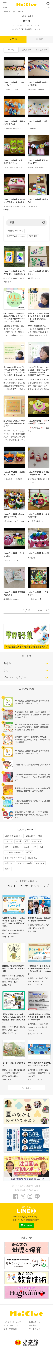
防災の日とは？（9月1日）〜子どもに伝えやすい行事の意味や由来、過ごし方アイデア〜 (32, 814)
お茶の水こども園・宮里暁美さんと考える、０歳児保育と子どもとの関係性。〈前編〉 (38, 317)
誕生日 (7, 869)
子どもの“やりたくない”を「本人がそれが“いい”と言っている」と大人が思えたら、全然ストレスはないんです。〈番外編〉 (14, 371)
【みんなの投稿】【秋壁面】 (37, 122)
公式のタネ (26, 50)
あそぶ (7, 663)
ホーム (6, 12)
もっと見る (26, 1088)
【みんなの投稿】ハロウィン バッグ (14, 83)
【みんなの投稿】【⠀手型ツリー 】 (38, 593)
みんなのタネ (41, 50)
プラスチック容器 (25, 863)
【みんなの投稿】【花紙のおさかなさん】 (14, 122)
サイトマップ (34, 1329)
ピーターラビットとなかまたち (13, 1064)
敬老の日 (16, 847)
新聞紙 (29, 852)
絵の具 (18, 841)
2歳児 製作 (33, 236)
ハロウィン (36, 841)
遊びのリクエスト (11, 1325)
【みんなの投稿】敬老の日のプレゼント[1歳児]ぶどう (14, 272)
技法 (40, 836)
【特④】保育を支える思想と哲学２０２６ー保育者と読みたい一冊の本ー (39, 1017)
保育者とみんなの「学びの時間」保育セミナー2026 (39, 919)
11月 (7, 847)
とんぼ (26, 847)
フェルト (8, 841)
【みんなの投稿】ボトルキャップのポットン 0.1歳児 (14, 200)
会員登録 (33, 1325)
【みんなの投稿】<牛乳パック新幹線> (38, 83)
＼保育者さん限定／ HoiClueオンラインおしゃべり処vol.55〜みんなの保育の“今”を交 (13, 922)
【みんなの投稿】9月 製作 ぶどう (38, 272)
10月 (34, 847)
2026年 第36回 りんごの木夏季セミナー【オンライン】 (39, 1064)
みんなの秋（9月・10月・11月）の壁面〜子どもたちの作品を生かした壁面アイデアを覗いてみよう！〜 (32, 714)
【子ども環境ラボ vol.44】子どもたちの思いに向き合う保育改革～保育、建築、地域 (13, 1017)
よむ (6, 670)
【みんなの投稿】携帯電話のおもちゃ (14, 593)
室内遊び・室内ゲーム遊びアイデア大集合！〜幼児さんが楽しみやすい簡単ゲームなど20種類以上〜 (32, 739)
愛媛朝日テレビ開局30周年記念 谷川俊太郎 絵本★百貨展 (13, 968)
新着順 (39, 39)
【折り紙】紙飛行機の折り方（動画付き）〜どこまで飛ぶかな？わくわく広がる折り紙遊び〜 (32, 777)
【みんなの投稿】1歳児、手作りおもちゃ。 (14, 161)
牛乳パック (9, 863)
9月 (41, 847)
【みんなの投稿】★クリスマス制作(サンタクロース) (38, 473)
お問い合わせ (34, 1322)
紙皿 (26, 841)
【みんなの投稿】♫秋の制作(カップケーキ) (14, 515)
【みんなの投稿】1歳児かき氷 (38, 200)
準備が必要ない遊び (15, 231)
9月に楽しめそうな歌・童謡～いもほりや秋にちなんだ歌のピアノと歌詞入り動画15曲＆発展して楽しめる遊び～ (32, 727)
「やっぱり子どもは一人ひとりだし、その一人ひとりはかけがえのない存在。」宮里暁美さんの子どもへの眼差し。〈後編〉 (38, 371)
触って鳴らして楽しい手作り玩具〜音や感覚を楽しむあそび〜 (14, 423)
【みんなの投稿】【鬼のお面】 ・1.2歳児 (14, 473)
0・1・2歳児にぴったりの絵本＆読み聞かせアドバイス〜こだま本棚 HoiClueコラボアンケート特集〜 (14, 317)
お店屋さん (32, 858)
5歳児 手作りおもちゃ (16, 236)
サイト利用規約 (10, 1329)
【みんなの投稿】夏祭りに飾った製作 (38, 161)
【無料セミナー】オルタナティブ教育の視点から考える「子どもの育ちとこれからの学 (39, 970)
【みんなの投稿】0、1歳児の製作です (38, 515)
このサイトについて (12, 1322)
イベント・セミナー (15, 677)
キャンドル (39, 863)
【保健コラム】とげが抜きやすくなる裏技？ (32, 765)
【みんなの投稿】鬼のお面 (38, 553)
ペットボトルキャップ (14, 852)
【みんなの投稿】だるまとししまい (14, 554)
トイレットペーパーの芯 (14, 858)
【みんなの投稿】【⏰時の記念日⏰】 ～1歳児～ (38, 422)
